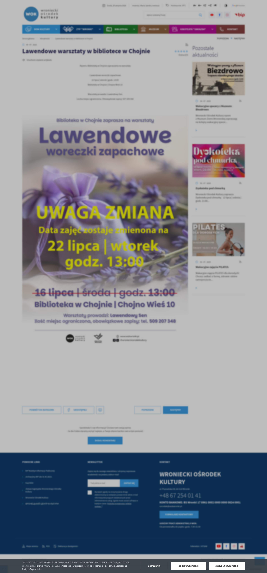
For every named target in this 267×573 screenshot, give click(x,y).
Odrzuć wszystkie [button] (189, 566)
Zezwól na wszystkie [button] (226, 566)
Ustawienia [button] (154, 566)
